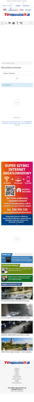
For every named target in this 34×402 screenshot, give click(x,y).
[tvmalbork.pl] (5, 9)
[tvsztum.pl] (21, 9)
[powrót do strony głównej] (17, 14)
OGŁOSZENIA (2, 22)
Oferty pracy (17, 117)
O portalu (16, 374)
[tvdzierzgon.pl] (28, 9)
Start (3, 63)
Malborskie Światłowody (16, 384)
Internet (17, 373)
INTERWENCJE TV (17, 22)
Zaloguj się (18, 5)
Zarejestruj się (26, 5)
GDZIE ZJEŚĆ (9, 22)
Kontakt (10, 5)
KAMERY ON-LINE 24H (21, 22)
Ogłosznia (16, 370)
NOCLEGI (13, 22)
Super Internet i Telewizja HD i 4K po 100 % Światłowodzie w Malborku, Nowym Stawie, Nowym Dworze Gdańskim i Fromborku (17, 123)
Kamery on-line (16, 378)
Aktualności (16, 369)
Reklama (4, 5)
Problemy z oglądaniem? (16, 380)
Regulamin (16, 376)
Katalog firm (16, 372)
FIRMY (5, 22)
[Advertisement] (17, 43)
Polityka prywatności (16, 377)
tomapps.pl (21, 392)
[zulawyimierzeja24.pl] (13, 9)
